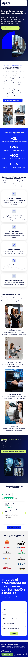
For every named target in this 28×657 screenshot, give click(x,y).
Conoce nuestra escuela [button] (12, 100)
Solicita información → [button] (10, 28)
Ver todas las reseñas (14, 527)
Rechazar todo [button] (20, 654)
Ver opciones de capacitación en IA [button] (14, 451)
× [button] (26, 643)
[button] (14, 651)
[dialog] (14, 649)
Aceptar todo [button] (7, 654)
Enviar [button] (14, 633)
